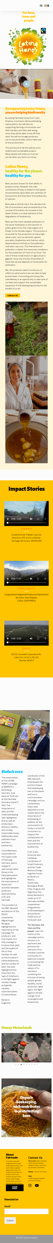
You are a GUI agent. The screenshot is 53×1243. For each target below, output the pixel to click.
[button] (41, 5)
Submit (10, 1220)
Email (7, 1206)
